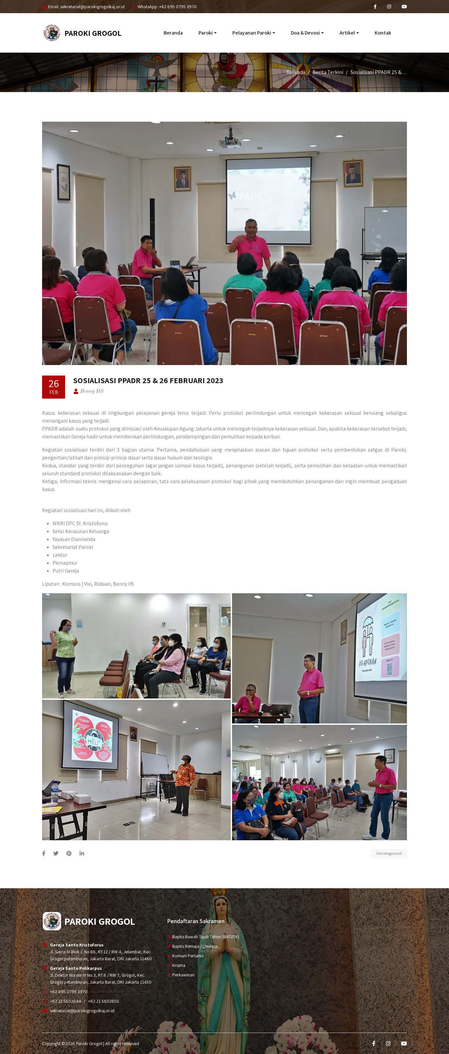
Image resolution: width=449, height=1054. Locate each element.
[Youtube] (404, 7)
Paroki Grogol (92, 33)
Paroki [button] (206, 32)
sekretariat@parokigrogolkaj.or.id (82, 1011)
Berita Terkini (328, 72)
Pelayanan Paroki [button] (251, 32)
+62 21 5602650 (103, 1001)
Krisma (178, 965)
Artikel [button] (347, 32)
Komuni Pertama (188, 956)
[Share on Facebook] (43, 853)
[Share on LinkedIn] (82, 853)
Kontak (383, 32)
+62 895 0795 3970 (68, 991)
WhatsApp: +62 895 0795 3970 (167, 7)
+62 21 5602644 (65, 1001)
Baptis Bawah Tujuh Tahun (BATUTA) (205, 937)
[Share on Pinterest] (69, 853)
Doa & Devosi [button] (305, 32)
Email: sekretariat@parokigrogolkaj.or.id (86, 7)
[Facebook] (375, 7)
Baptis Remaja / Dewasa (195, 946)
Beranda (173, 32)
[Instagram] (389, 7)
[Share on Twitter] (56, 853)
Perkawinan (183, 975)
